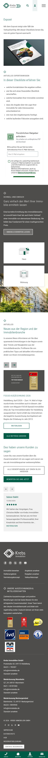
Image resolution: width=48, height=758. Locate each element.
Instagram (10, 563)
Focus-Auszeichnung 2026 (17, 395)
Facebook (5, 563)
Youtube (25, 563)
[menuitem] (26, 5)
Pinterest (20, 563)
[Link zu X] (12, 725)
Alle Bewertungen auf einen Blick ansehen (24, 470)
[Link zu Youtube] (18, 725)
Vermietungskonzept (12, 577)
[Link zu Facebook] (5, 725)
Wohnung (24, 282)
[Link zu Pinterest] (15, 725)
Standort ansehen (11, 674)
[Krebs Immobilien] (11, 5)
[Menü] (43, 5)
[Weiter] (14, 365)
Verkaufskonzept (31, 577)
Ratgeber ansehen (32, 574)
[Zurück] (6, 365)
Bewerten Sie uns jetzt (18, 479)
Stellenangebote (10, 574)
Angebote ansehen (32, 571)
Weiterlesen (16, 426)
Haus (24, 259)
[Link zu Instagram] (8, 725)
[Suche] (26, 5)
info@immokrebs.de (11, 670)
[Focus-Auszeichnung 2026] (24, 380)
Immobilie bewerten (11, 571)
